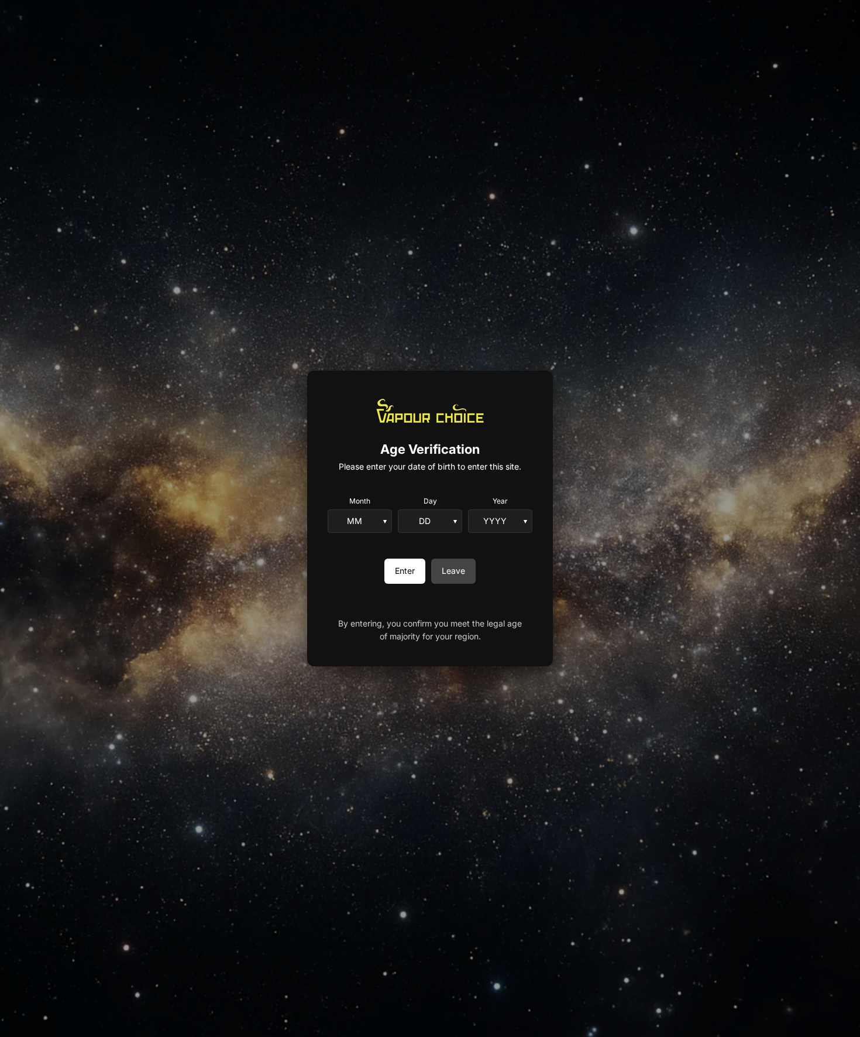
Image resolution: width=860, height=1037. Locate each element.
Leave (453, 571)
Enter (405, 571)
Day (430, 501)
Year (500, 501)
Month (359, 501)
